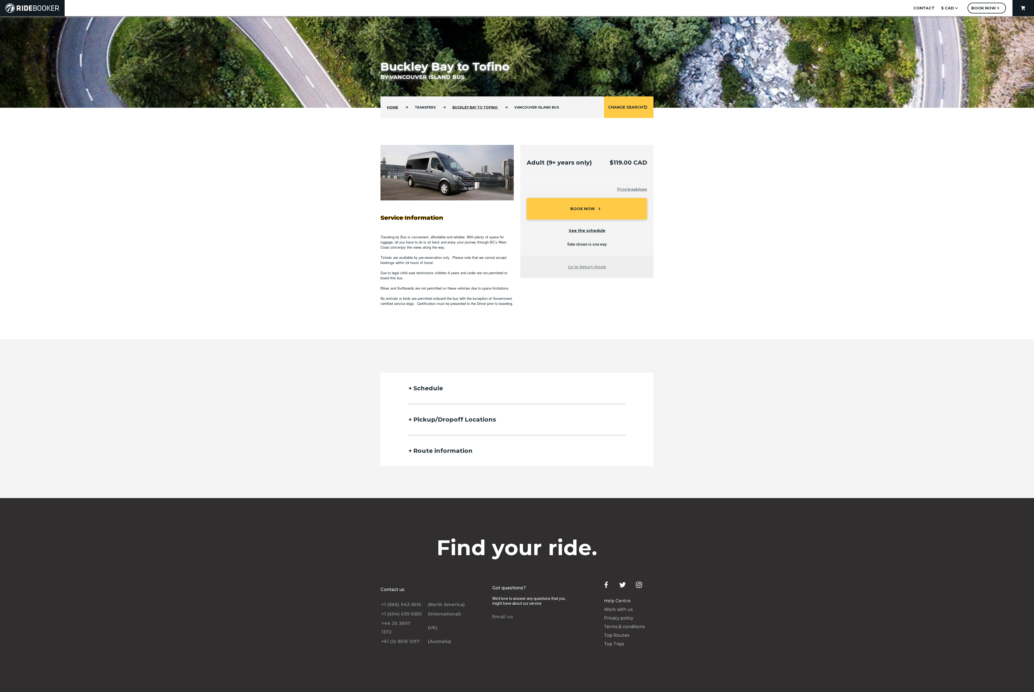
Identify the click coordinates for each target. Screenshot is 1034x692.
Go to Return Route (587, 267)
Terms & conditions (624, 626)
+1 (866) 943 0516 (401, 604)
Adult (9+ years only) (559, 162)
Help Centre (617, 600)
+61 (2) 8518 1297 (400, 641)
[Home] (32, 8)
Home (392, 107)
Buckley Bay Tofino (475, 107)
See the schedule (587, 230)
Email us (502, 616)
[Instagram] (639, 584)
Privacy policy (618, 618)
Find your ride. (517, 548)
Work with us (618, 609)
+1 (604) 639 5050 (401, 614)
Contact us (392, 589)
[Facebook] (606, 584)
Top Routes (616, 635)
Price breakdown (632, 189)
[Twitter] (622, 584)
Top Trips (614, 643)
